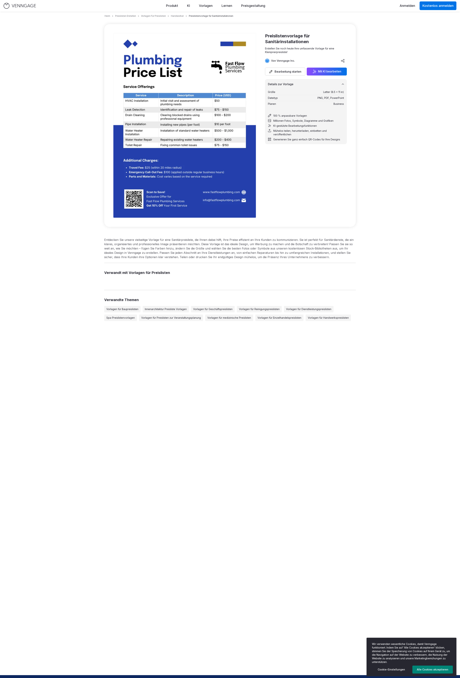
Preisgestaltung (253, 6)
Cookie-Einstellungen (391, 669)
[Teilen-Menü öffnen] (343, 61)
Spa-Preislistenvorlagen (120, 317)
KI (188, 6)
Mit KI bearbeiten (329, 71)
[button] (285, 71)
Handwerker (177, 16)
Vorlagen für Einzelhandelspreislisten (279, 317)
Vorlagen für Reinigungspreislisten (259, 309)
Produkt (172, 6)
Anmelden (407, 6)
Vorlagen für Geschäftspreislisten (213, 309)
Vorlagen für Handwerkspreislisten (328, 317)
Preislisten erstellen (125, 16)
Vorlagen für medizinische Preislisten (229, 317)
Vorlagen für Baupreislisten (122, 309)
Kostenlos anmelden (438, 6)
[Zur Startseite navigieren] (20, 6)
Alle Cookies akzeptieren (432, 669)
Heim (107, 16)
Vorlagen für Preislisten (153, 16)
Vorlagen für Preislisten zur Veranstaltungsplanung (171, 317)
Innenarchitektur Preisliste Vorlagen (166, 309)
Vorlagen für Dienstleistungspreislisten (308, 309)
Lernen (227, 6)
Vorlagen (206, 6)
